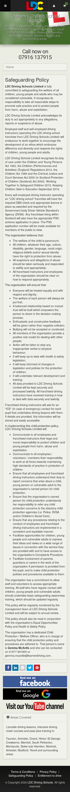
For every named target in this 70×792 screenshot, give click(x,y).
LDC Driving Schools (40, 782)
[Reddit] (22, 668)
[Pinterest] (37, 668)
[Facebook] (8, 668)
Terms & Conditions (23, 772)
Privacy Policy (48, 772)
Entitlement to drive (49, 775)
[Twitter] (30, 668)
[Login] (54, 6)
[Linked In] (15, 668)
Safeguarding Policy (21, 775)
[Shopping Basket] (64, 6)
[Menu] (5, 6)
